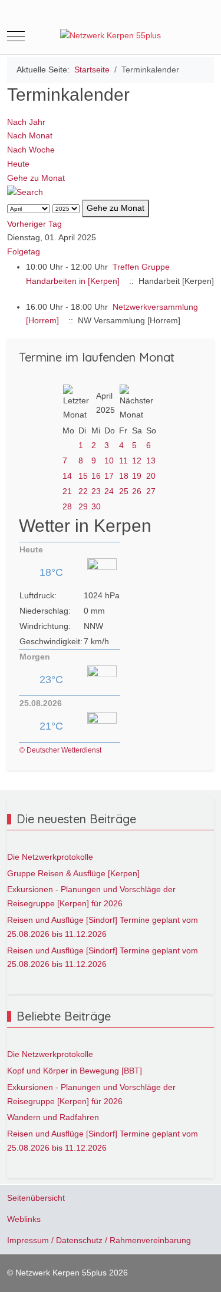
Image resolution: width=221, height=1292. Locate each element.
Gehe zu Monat (36, 178)
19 (136, 476)
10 (109, 460)
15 (83, 476)
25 (123, 491)
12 (136, 460)
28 (67, 506)
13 (151, 460)
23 (96, 491)
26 (136, 491)
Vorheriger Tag (34, 223)
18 (123, 476)
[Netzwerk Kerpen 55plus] (110, 36)
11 (123, 460)
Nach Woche (31, 149)
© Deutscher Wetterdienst (60, 750)
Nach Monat (29, 135)
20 (151, 476)
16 (96, 476)
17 (109, 476)
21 (67, 491)
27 (151, 491)
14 (67, 476)
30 (96, 506)
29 (83, 506)
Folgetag (23, 251)
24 (109, 491)
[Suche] (25, 192)
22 (83, 491)
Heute (18, 163)
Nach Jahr (26, 122)
